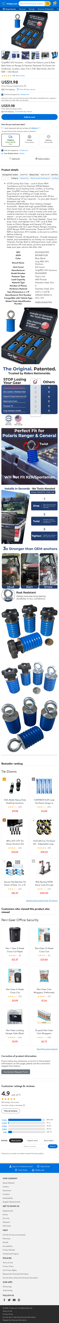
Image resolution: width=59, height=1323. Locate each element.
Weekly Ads (39, 1170)
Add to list (16, 158)
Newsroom (7, 1190)
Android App (7, 1290)
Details (21, 153)
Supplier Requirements (11, 1202)
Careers (6, 1186)
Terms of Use (8, 1262)
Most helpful (49, 1140)
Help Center (45, 1166)
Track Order (22, 1170)
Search (52, 1146)
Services (22, 9)
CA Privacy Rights (10, 1270)
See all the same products (47, 1049)
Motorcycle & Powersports (40, 178)
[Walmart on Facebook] (4, 1300)
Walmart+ (6, 1222)
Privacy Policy (8, 1266)
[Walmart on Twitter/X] (9, 1300)
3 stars (4, 1126)
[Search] (48, 3)
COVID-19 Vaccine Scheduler (14, 1235)
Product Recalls (9, 1250)
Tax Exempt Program (11, 1253)
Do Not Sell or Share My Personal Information (20, 1277)
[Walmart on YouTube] (14, 1300)
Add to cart (29, 116)
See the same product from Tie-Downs (42, 900)
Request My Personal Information (16, 1274)
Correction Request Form (16, 1071)
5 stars (4, 1120)
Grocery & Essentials (46, 9)
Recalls (5, 1242)
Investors (6, 1194)
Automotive (24, 178)
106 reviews (20, 76)
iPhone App (7, 1286)
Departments (10, 9)
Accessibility (7, 1246)
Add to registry (44, 158)
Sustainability (8, 1198)
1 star (5, 1132)
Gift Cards (7, 1226)
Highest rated (32, 1140)
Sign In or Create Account (22, 1166)
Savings (31, 9)
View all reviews (10, 1110)
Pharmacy (7, 1238)
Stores (5, 1214)
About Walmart (9, 1183)
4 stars (4, 1123)
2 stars (4, 1129)
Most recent (16, 1140)
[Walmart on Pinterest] (19, 1300)
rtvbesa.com (24, 94)
